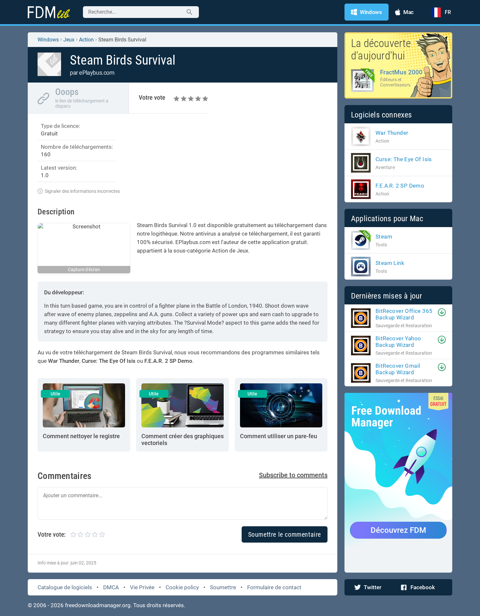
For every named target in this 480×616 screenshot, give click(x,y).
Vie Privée (142, 587)
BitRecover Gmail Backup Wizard (398, 369)
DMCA (111, 587)
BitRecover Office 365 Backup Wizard (404, 314)
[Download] (442, 312)
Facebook (422, 587)
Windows (48, 40)
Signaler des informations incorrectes (82, 191)
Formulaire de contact (274, 587)
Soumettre (223, 587)
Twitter (372, 587)
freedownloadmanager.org (98, 605)
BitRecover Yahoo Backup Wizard (398, 341)
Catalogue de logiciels (65, 587)
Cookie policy (182, 587)
